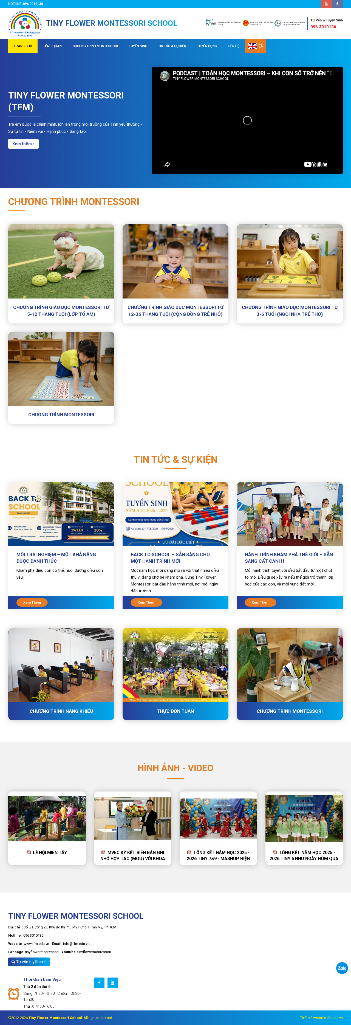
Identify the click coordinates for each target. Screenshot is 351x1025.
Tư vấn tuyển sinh (31, 962)
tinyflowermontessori (42, 952)
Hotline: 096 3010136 (26, 4)
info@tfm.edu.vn (76, 944)
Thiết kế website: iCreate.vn (321, 1018)
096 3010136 (326, 23)
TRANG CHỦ (23, 46)
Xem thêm (22, 143)
